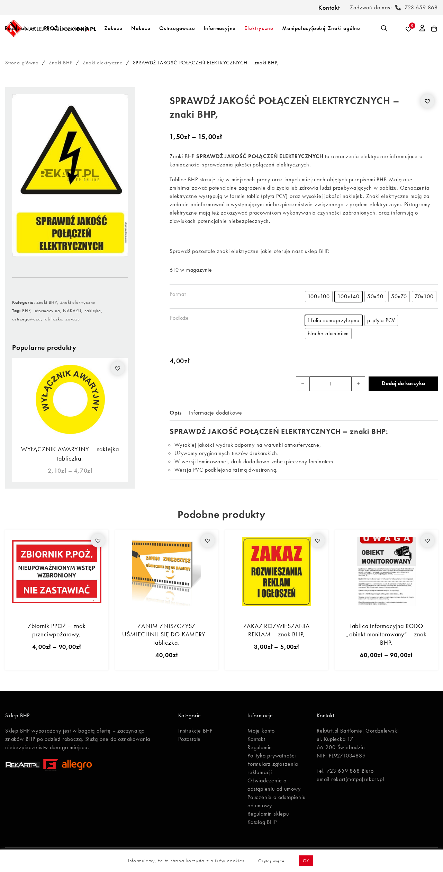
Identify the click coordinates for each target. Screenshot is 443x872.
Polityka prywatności (271, 755)
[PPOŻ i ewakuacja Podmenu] (93, 28)
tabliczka (53, 319)
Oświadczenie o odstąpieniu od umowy (274, 784)
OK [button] (306, 861)
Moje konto (261, 730)
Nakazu (141, 28)
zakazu (72, 319)
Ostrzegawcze (177, 28)
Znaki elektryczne (103, 62)
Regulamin (259, 747)
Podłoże (179, 317)
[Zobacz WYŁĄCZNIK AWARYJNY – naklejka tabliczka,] (70, 398)
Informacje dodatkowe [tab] (215, 412)
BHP (26, 311)
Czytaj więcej (272, 861)
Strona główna (21, 62)
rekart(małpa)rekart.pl (357, 779)
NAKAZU (72, 311)
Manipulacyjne (300, 28)
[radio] (319, 296)
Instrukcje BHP (195, 730)
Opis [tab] (176, 412)
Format (178, 294)
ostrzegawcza (26, 319)
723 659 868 (421, 7)
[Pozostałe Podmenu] (32, 28)
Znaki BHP (60, 62)
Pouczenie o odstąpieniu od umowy (276, 801)
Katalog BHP (262, 822)
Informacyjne (220, 28)
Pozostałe (17, 28)
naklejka (92, 311)
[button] (118, 368)
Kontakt (329, 7)
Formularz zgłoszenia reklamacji (272, 768)
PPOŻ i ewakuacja (67, 28)
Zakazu (113, 28)
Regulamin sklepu (268, 813)
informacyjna (47, 311)
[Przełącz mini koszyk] (434, 28)
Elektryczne (258, 28)
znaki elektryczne (238, 251)
